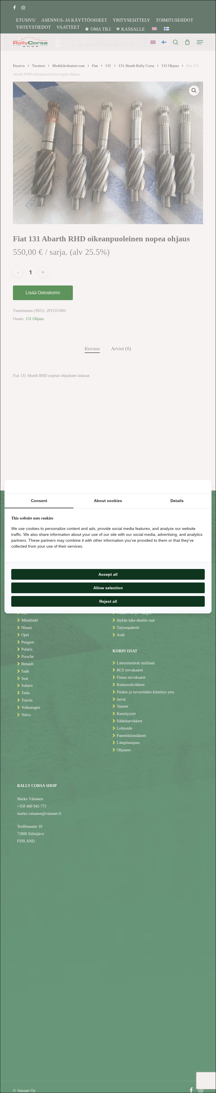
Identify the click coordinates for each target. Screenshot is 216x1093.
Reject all (108, 601)
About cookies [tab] (108, 500)
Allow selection (108, 588)
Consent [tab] (39, 500)
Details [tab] (177, 500)
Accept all (108, 574)
